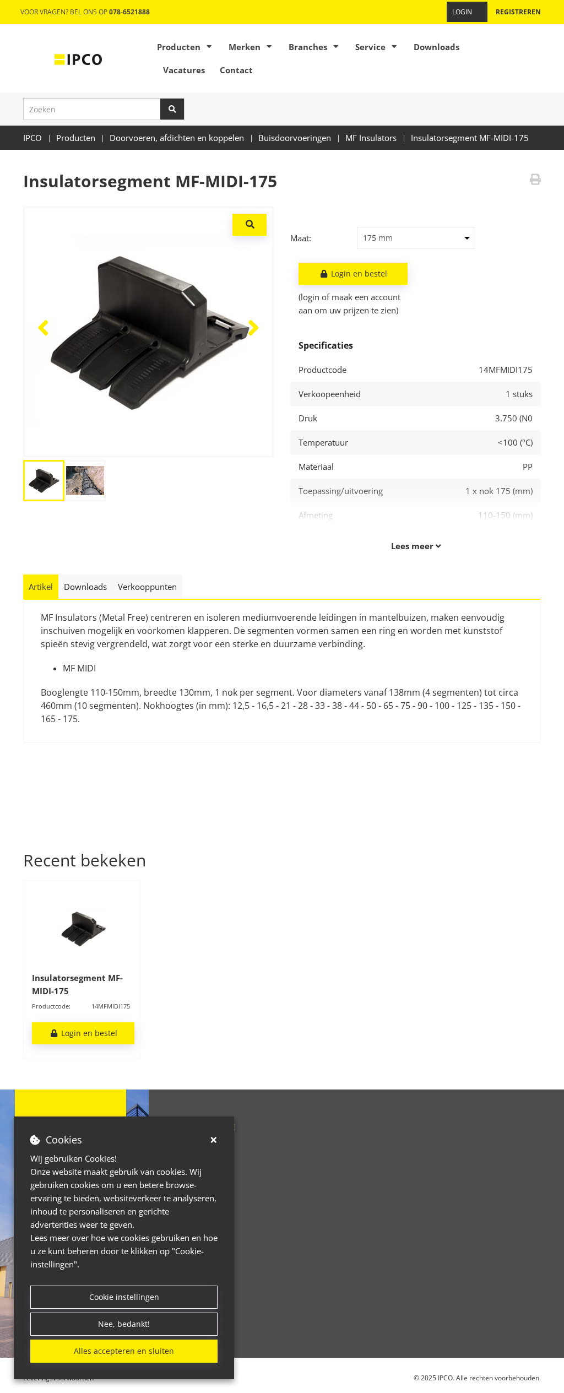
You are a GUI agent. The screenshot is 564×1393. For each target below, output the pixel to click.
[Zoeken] (172, 109)
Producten (178, 46)
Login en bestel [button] (358, 273)
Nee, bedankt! (124, 1324)
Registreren (518, 12)
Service (370, 46)
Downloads (436, 46)
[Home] (78, 58)
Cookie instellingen (124, 1297)
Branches (308, 46)
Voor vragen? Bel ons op (85, 12)
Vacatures (184, 69)
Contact (236, 69)
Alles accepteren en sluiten (124, 1351)
